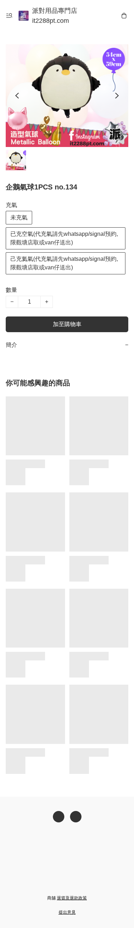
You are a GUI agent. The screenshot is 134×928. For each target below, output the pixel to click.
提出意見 (67, 912)
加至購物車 (67, 324)
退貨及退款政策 (72, 898)
